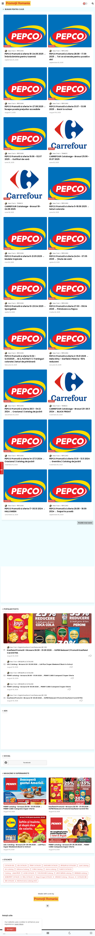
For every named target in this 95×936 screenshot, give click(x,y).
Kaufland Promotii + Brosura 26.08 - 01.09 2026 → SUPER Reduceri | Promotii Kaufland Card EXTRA (47, 651)
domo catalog (51, 869)
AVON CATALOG (28, 873)
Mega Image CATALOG (44, 877)
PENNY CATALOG (35, 865)
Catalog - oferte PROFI (12, 873)
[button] (92, 3)
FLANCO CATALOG (65, 869)
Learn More (18, 924)
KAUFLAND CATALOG (51, 865)
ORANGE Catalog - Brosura (64, 877)
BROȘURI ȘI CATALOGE (68, 865)
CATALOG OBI (82, 877)
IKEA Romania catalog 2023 (27, 881)
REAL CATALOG (28, 877)
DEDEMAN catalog (80, 873)
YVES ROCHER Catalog (45, 873)
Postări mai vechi (85, 523)
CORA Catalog (37, 869)
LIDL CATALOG (22, 865)
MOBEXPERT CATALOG (12, 877)
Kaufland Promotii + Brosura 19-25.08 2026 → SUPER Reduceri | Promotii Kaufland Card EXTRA (44, 698)
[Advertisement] (47, 549)
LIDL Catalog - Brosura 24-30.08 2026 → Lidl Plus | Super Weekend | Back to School (40, 664)
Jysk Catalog (83, 865)
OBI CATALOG (9, 881)
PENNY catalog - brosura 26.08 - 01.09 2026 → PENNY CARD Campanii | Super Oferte (40, 676)
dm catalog (9, 869)
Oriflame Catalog (23, 869)
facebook (26, 763)
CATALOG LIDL (9, 865)
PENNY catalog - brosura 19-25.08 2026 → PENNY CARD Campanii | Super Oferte (39, 687)
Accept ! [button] (10, 929)
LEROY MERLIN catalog (63, 873)
